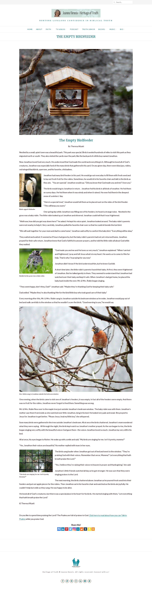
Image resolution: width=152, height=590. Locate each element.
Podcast (74, 29)
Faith (48, 29)
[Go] (114, 2)
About (39, 29)
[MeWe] (78, 529)
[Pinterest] (66, 529)
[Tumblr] (85, 529)
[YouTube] (85, 581)
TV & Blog (60, 29)
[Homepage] (89, 581)
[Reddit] (81, 529)
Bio (121, 29)
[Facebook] (59, 529)
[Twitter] (70, 529)
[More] (93, 529)
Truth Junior (88, 29)
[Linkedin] (62, 529)
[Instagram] (74, 529)
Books (101, 29)
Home (29, 29)
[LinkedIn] (80, 581)
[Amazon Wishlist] (89, 529)
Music (112, 29)
